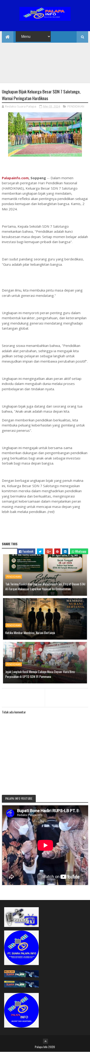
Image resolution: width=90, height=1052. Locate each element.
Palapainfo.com (15, 178)
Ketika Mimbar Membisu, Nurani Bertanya (30, 632)
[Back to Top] (45, 1041)
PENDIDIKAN (75, 106)
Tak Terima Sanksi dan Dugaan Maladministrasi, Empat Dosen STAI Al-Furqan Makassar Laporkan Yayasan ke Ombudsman (45, 586)
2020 (51, 1047)
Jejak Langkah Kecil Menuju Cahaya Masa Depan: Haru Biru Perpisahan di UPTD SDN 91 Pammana (40, 674)
